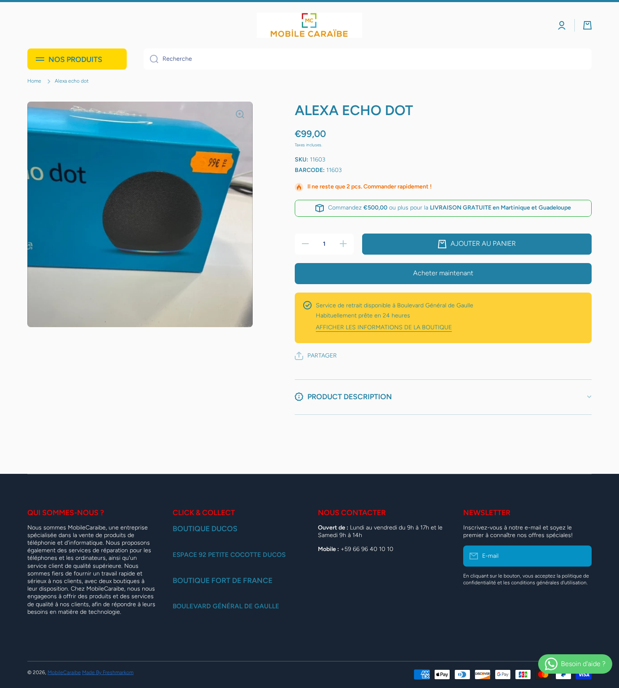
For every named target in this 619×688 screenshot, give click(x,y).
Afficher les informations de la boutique (384, 327)
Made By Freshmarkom (107, 672)
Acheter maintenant (443, 273)
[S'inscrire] (581, 556)
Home (34, 81)
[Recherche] (151, 59)
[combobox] (368, 59)
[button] (587, 25)
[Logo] (309, 25)
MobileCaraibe (64, 672)
